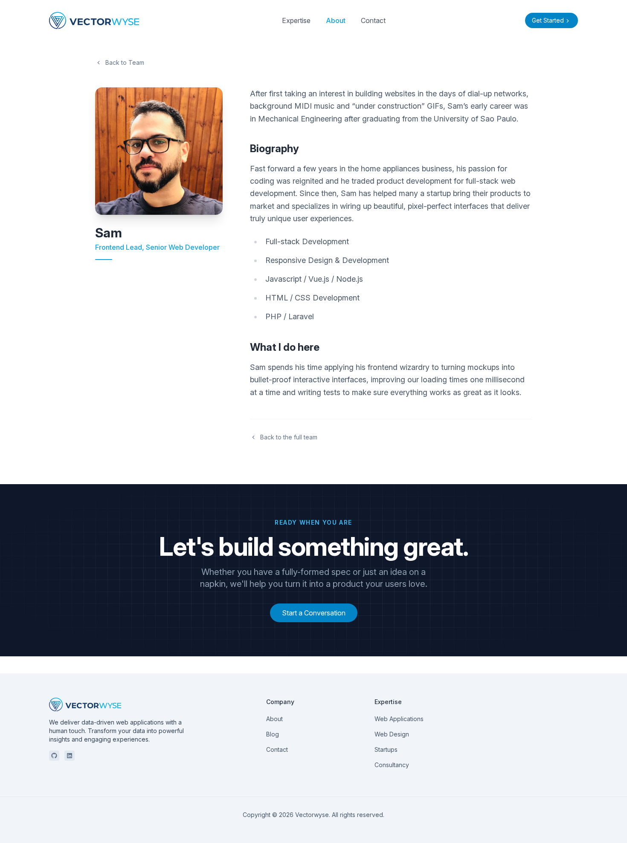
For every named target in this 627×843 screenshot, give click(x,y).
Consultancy (391, 764)
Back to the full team (288, 437)
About (335, 20)
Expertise (296, 20)
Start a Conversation (313, 613)
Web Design (391, 734)
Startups (386, 749)
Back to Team (124, 62)
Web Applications (399, 718)
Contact (373, 20)
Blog (272, 734)
